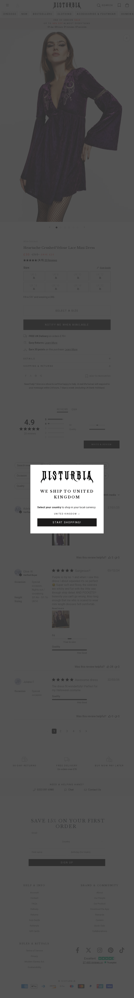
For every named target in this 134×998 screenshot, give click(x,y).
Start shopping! (67, 522)
